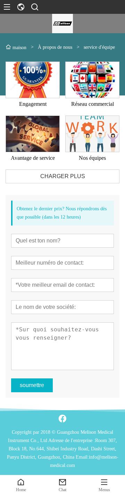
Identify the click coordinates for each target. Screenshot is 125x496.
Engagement (33, 104)
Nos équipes (92, 158)
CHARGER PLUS (62, 176)
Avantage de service (33, 158)
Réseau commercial (92, 104)
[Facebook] (62, 418)
